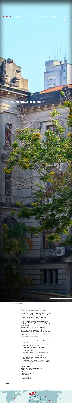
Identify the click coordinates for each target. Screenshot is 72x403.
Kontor (10, 303)
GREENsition (54, 16)
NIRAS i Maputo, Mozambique (17, 303)
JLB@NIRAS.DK (27, 378)
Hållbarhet (30, 16)
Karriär (66, 16)
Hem (6, 303)
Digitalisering (42, 16)
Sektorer (18, 16)
